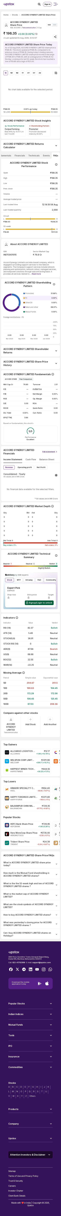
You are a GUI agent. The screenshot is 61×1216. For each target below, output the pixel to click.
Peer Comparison (25, 379)
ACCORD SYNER (11, 379)
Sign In (47, 4)
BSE (54, 25)
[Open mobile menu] (56, 4)
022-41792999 (18, 962)
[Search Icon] (40, 4)
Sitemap (12, 1171)
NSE (49, 25)
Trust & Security (15, 1181)
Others (32, 1096)
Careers (12, 1186)
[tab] (20, 155)
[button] (40, 293)
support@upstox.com (41, 962)
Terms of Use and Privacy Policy (23, 1176)
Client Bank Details (16, 1196)
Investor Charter (15, 1190)
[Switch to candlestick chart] (56, 73)
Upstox (30, 1205)
